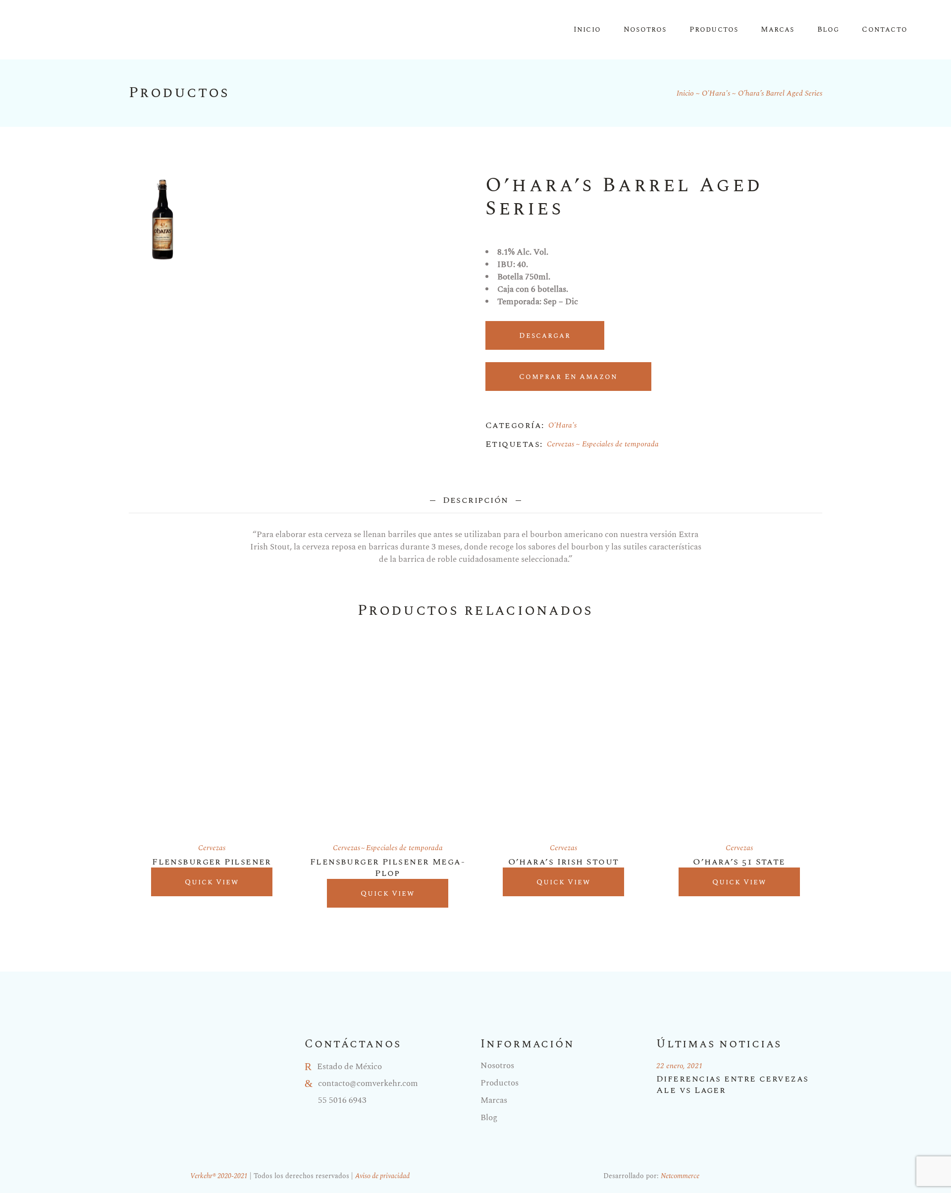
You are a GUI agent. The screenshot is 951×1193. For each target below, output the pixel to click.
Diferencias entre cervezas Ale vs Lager (732, 1084)
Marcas (493, 1100)
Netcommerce (680, 1176)
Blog (488, 1117)
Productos (499, 1083)
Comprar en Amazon (568, 376)
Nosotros (497, 1065)
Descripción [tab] (475, 500)
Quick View (212, 882)
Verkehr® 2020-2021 (219, 1176)
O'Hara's (562, 425)
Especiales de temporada (620, 444)
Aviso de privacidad (382, 1176)
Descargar (545, 335)
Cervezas (560, 444)
